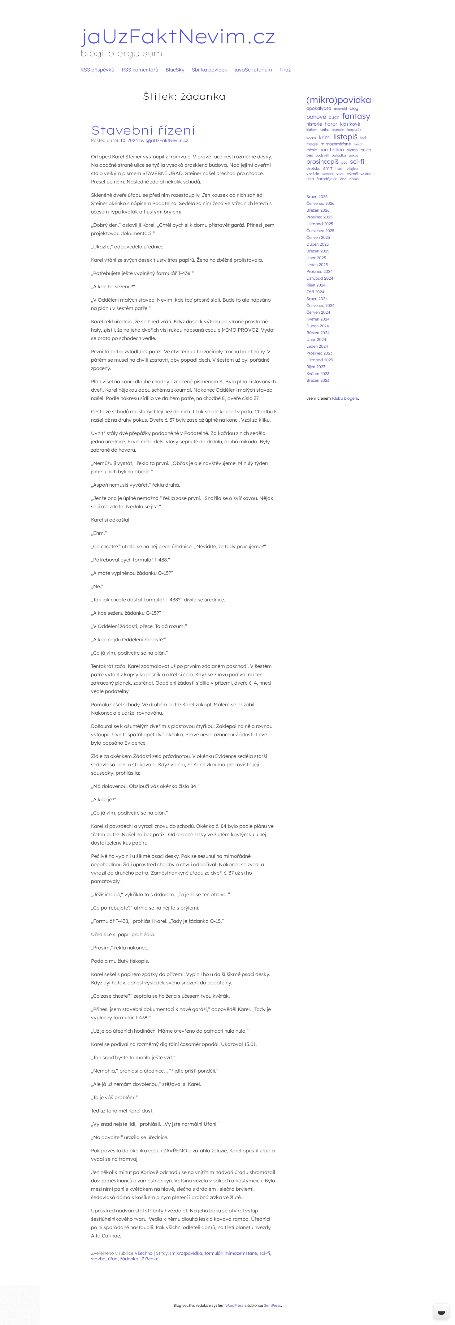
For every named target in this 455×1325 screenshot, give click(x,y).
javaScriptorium (253, 70)
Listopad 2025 (319, 223)
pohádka (339, 155)
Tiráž (285, 70)
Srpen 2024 (317, 298)
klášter (311, 129)
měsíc (311, 150)
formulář (213, 1253)
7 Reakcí (150, 1259)
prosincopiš (322, 161)
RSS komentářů (140, 70)
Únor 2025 (316, 257)
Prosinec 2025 (319, 216)
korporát (354, 129)
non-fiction (331, 149)
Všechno (144, 1253)
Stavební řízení (143, 130)
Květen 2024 (318, 318)
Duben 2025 (317, 244)
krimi (325, 137)
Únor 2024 (316, 339)
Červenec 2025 (320, 230)
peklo (366, 149)
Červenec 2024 (320, 305)
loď (363, 138)
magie (312, 144)
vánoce (328, 174)
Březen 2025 (317, 250)
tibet (339, 168)
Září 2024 (315, 291)
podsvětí (322, 155)
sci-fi (264, 1253)
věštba (366, 174)
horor (331, 124)
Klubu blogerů (345, 398)
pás (344, 162)
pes (309, 155)
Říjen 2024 (316, 284)
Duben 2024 (317, 325)
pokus (353, 155)
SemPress (272, 1305)
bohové (316, 116)
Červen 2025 (318, 237)
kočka (311, 138)
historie (314, 124)
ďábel (353, 179)
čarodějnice (327, 178)
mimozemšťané (241, 1253)
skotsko (313, 168)
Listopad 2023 (319, 359)
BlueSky (175, 70)
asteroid (340, 108)
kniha (325, 129)
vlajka (352, 168)
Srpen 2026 (316, 196)
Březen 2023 (317, 380)
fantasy (356, 116)
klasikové (350, 124)
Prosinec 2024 (319, 271)
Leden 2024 (317, 346)
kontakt (338, 129)
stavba (98, 1259)
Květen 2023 (317, 373)
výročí (352, 173)
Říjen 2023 (315, 366)
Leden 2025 (317, 264)
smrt (327, 168)
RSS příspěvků (97, 70)
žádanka (129, 1259)
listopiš (345, 136)
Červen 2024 (318, 312)
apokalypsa (318, 108)
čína (343, 179)
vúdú (340, 174)
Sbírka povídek (209, 70)
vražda (312, 173)
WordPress (234, 1305)
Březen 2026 (317, 210)
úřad (113, 1259)
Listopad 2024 (319, 278)
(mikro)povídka (186, 1253)
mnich (358, 144)
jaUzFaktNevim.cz (177, 36)
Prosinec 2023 (319, 353)
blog (354, 108)
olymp (352, 150)
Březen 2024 (318, 332)
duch (334, 117)
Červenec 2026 (320, 203)
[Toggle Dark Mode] (441, 1311)
